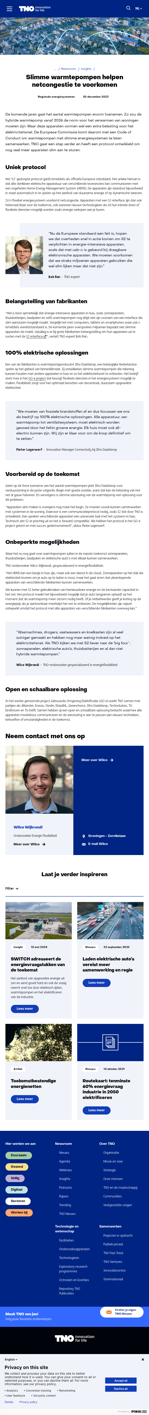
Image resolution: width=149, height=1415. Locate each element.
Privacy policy (28, 1402)
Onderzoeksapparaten (74, 1249)
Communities (112, 1196)
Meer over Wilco (27, 844)
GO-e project (37, 378)
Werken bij (19, 1212)
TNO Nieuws (67, 1214)
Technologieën (69, 1258)
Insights (64, 1179)
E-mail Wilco (98, 844)
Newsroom (63, 1144)
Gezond (17, 1166)
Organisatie (111, 1153)
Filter (9, 888)
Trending (65, 1205)
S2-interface (35, 337)
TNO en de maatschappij (120, 1187)
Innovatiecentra (114, 1270)
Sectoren (18, 1201)
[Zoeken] (129, 8)
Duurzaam (19, 1155)
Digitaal (16, 1189)
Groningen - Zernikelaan (107, 836)
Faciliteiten (66, 1240)
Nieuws (64, 1153)
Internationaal (113, 1279)
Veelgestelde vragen (117, 1205)
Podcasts (65, 1187)
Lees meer (27, 1010)
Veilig (15, 1178)
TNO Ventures (112, 1262)
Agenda (64, 1161)
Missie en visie (113, 1161)
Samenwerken (110, 1226)
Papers (63, 1196)
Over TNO (107, 1144)
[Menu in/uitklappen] (9, 9)
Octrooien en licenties (74, 1280)
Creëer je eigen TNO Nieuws (125, 1312)
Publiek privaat (113, 1244)
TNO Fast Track (113, 1253)
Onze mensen (113, 1179)
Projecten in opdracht (118, 1235)
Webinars (65, 1170)
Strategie (109, 1170)
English (10, 1359)
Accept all (120, 1380)
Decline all (121, 1388)
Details (9, 1402)
